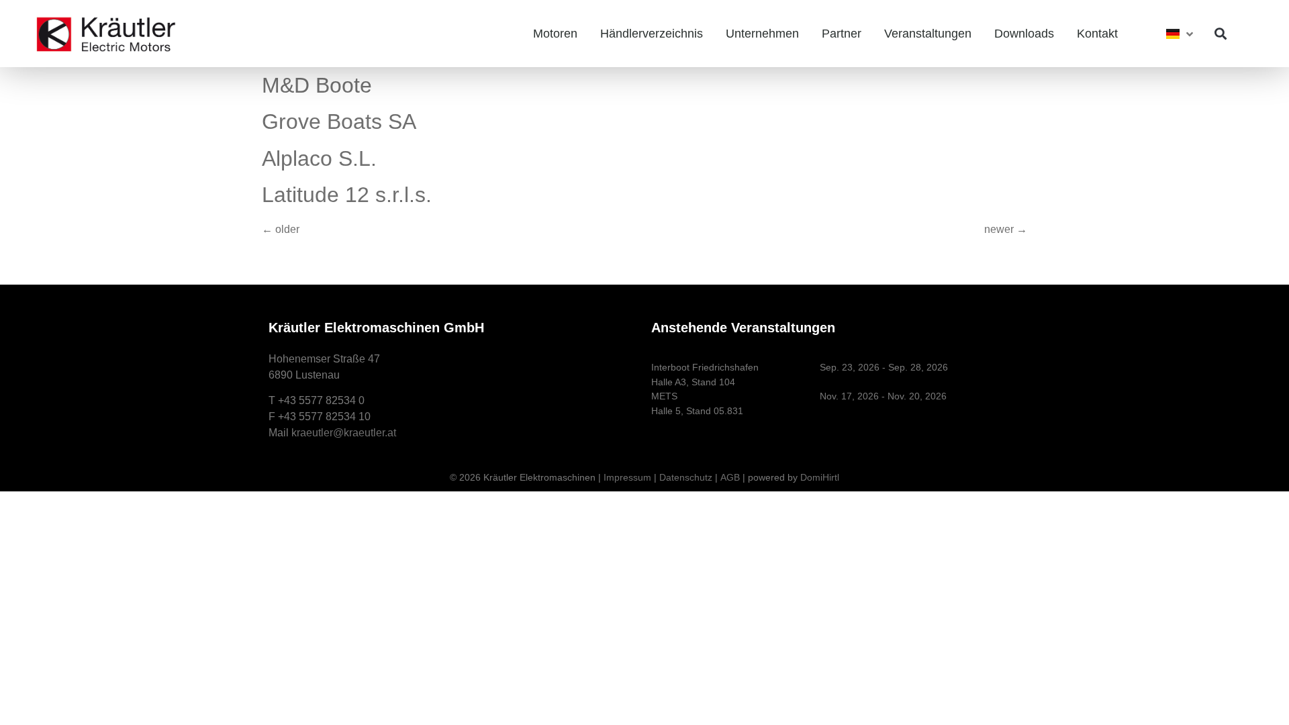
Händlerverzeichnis (651, 33)
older (280, 229)
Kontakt (1097, 33)
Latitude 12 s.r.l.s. (347, 195)
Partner (841, 33)
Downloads (1024, 33)
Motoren (555, 33)
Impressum (627, 477)
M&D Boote (317, 85)
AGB (730, 477)
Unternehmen (762, 33)
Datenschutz (685, 477)
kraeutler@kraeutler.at (343, 432)
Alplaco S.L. (319, 158)
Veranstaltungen (927, 33)
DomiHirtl (819, 477)
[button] (1220, 34)
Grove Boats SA (339, 121)
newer (1005, 229)
